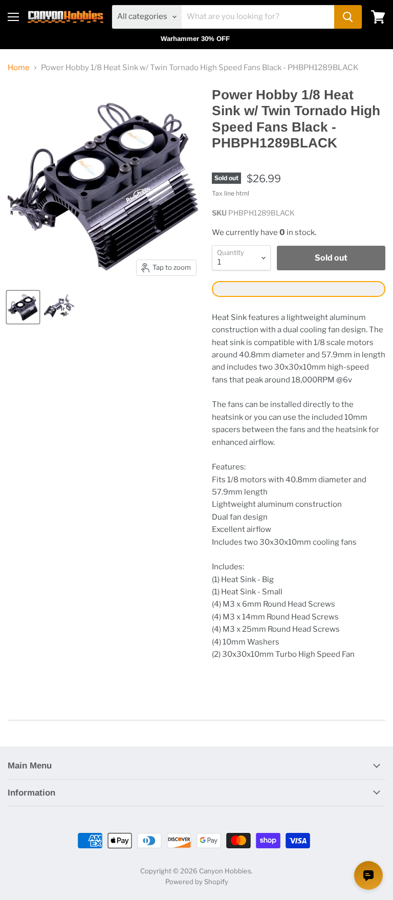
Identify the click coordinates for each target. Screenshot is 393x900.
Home (19, 67)
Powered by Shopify (196, 881)
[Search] (348, 17)
